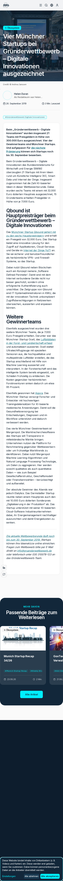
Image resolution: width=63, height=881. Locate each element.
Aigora (39, 393)
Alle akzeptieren (50, 876)
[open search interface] (46, 5)
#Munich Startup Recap (16, 671)
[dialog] (31, 869)
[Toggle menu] (40, 5)
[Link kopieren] (4, 574)
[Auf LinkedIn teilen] (4, 567)
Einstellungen (9, 876)
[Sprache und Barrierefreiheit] (51, 5)
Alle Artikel (31, 694)
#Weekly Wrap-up (39, 671)
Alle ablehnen (31, 876)
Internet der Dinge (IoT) (37, 250)
